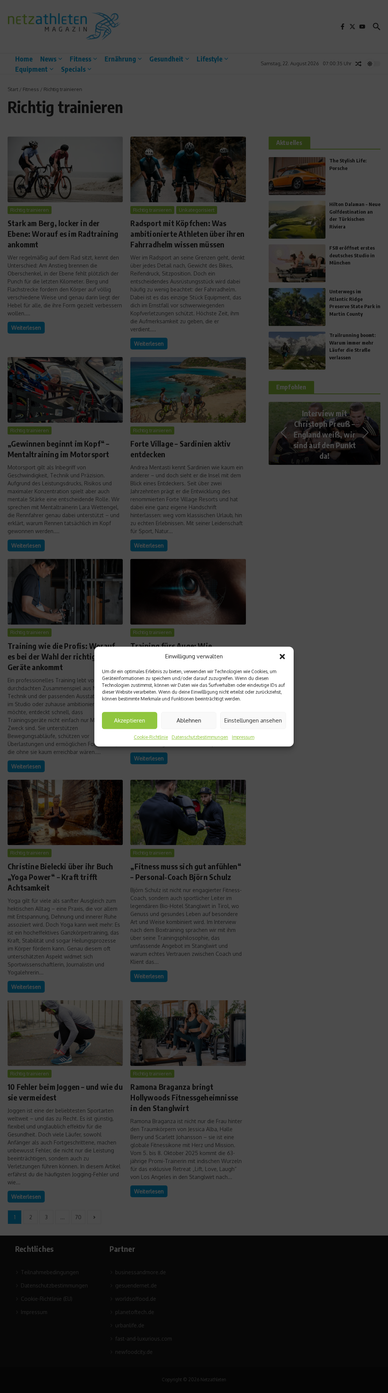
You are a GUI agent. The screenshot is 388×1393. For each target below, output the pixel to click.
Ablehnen (189, 720)
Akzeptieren (129, 720)
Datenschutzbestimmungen (200, 737)
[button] (282, 656)
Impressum (243, 737)
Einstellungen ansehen (253, 720)
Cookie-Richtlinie (151, 737)
